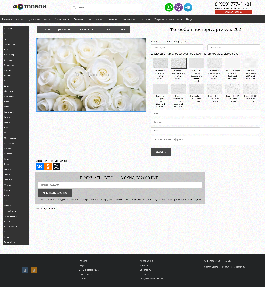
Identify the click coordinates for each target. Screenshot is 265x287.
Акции (19, 19)
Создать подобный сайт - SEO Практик (224, 266)
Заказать (161, 151)
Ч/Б (123, 29)
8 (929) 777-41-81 (233, 4)
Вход (189, 19)
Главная (7, 19)
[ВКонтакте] (40, 166)
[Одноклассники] (48, 166)
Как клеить (128, 19)
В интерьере (62, 19)
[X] (56, 166)
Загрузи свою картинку (168, 19)
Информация (95, 19)
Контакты (144, 19)
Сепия (107, 29)
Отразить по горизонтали (56, 29)
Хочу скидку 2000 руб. (54, 193)
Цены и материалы (39, 19)
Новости (113, 19)
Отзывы (78, 19)
